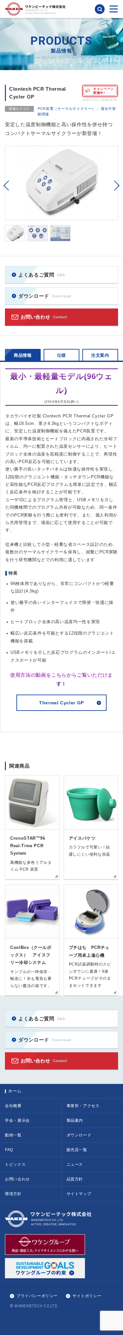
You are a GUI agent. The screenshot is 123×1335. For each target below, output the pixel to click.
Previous (6, 185)
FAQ (9, 1150)
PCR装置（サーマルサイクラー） (66, 109)
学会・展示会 (17, 1120)
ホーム (15, 1090)
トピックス (15, 1164)
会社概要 (13, 1105)
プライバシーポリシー (37, 1296)
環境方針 (13, 1194)
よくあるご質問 (41, 275)
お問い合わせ (44, 317)
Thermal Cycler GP (61, 702)
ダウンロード (44, 296)
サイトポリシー (86, 1296)
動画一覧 (13, 1135)
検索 (100, 9)
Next (117, 185)
